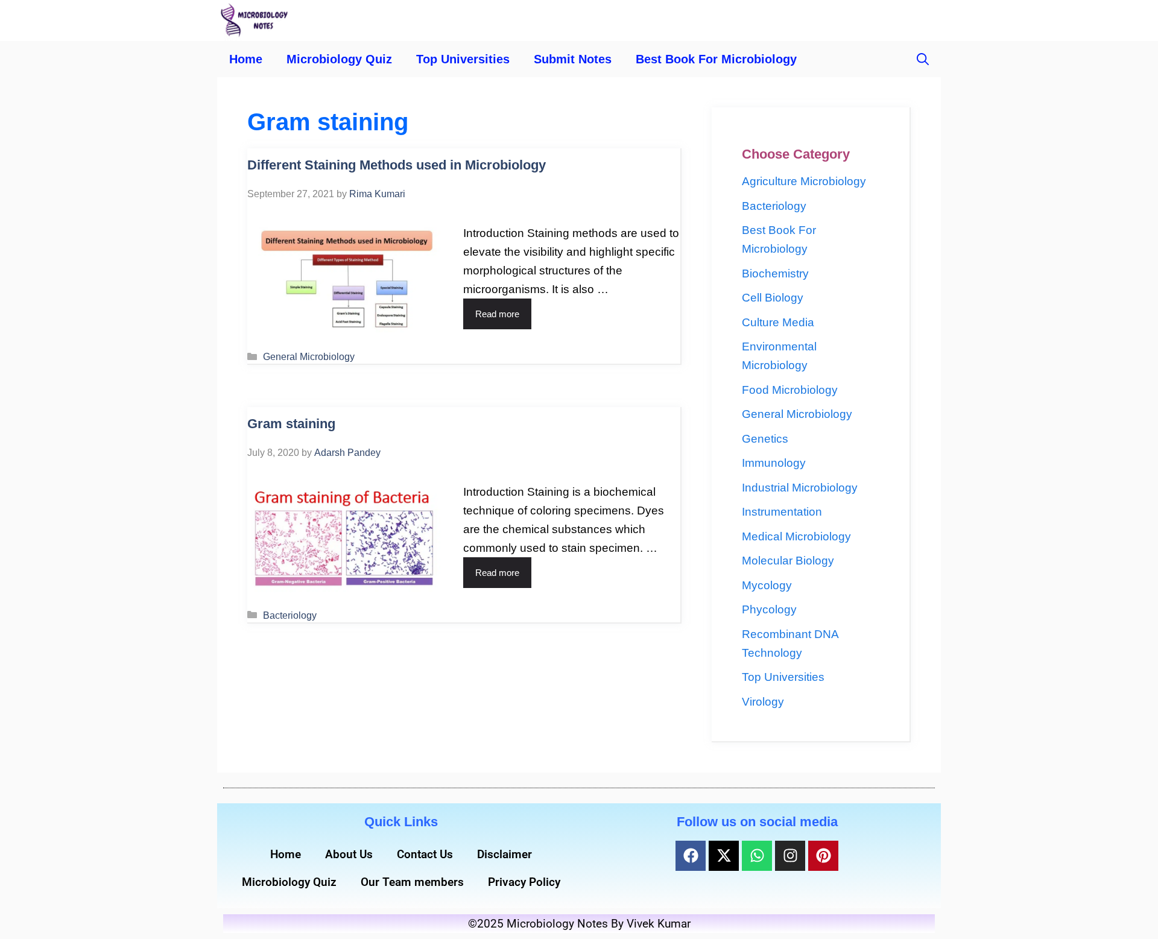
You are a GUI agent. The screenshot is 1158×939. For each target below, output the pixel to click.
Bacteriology (290, 615)
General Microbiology (309, 356)
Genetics (765, 438)
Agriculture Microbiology (804, 181)
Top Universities (463, 59)
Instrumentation (782, 511)
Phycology (769, 609)
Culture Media (778, 322)
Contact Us (425, 854)
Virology (763, 701)
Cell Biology (772, 297)
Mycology (767, 585)
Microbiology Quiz (339, 59)
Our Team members (412, 882)
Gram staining (291, 423)
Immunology (774, 463)
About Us (349, 854)
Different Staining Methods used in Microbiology (396, 164)
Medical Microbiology (796, 536)
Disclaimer (504, 854)
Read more (497, 314)
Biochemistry (775, 273)
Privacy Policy (524, 882)
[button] (923, 59)
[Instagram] (790, 856)
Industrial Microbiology (800, 487)
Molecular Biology (788, 560)
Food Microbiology (790, 390)
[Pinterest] (823, 856)
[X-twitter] (724, 856)
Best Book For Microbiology (716, 59)
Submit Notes (573, 59)
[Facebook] (691, 856)
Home (245, 59)
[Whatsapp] (757, 856)
